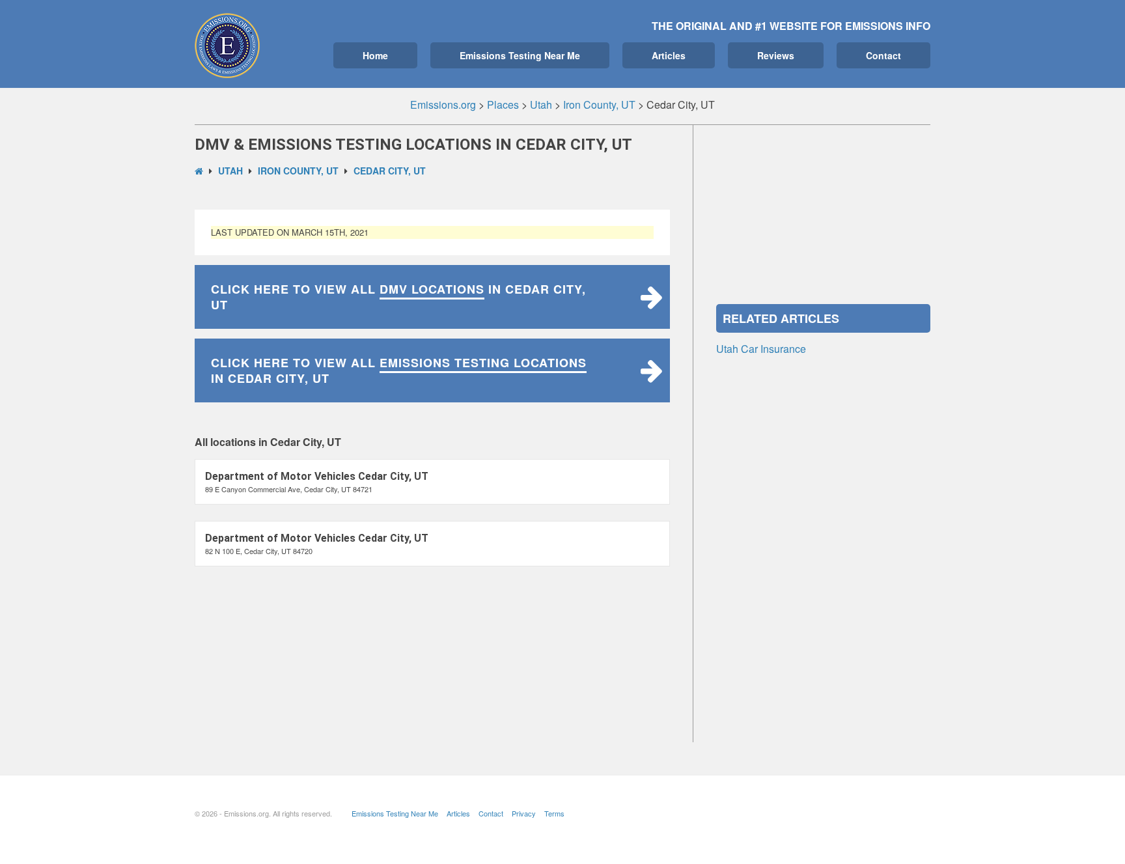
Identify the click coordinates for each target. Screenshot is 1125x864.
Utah (230, 170)
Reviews (775, 55)
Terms (554, 813)
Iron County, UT (298, 170)
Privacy (524, 813)
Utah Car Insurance (761, 348)
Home (375, 55)
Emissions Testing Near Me (520, 55)
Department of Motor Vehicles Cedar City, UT (316, 476)
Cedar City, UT (390, 170)
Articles (669, 55)
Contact (883, 55)
